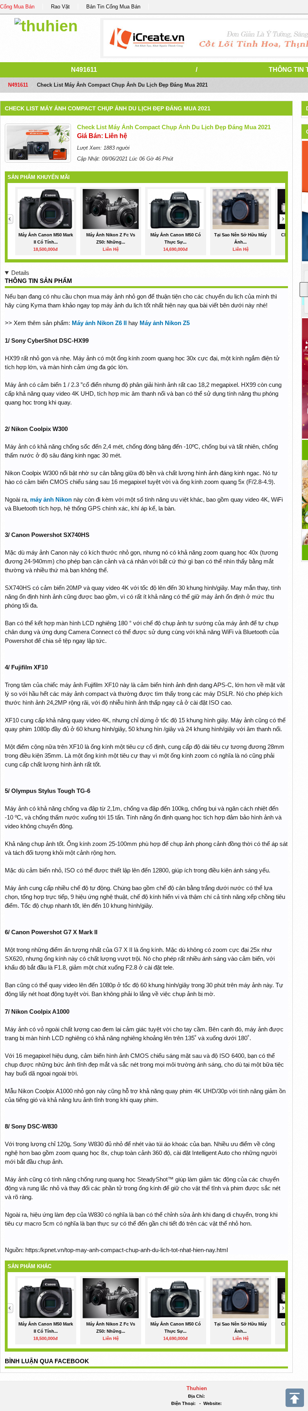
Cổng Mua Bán (17, 7)
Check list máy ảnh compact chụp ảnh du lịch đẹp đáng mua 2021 (108, 108)
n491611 (84, 69)
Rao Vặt (60, 7)
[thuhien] (46, 24)
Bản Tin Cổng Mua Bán (113, 7)
